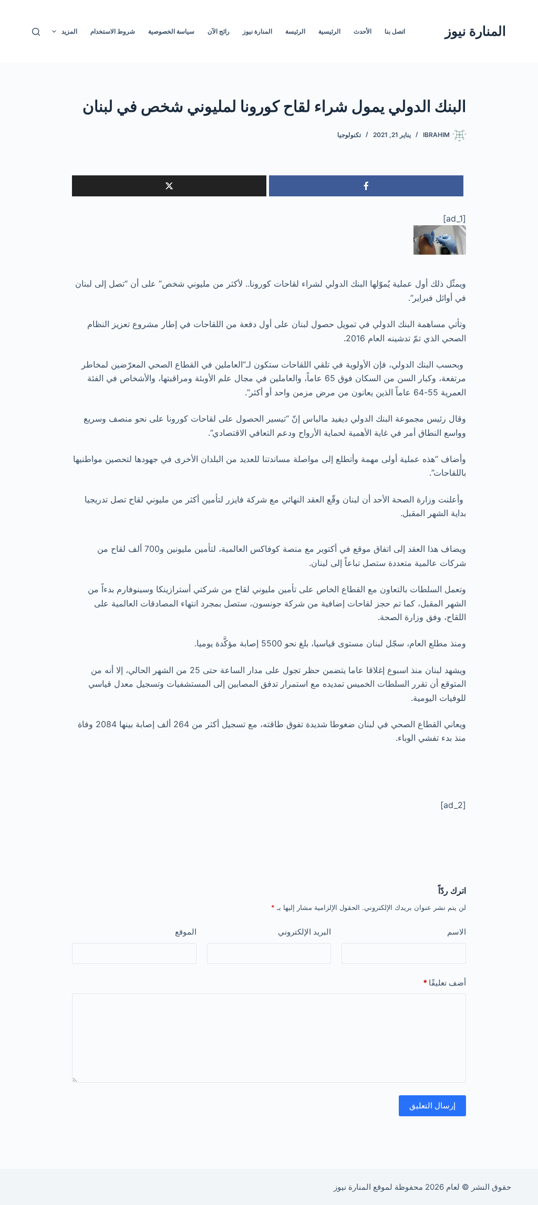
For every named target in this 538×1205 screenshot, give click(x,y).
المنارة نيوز (475, 31)
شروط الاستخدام (112, 31)
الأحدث (362, 31)
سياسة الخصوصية (171, 31)
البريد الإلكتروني (304, 932)
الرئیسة (295, 31)
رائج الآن (219, 31)
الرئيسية (329, 31)
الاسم (456, 932)
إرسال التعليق (432, 1105)
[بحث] (36, 32)
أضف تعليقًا (444, 983)
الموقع (185, 932)
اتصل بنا (395, 31)
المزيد (69, 31)
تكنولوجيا (349, 135)
